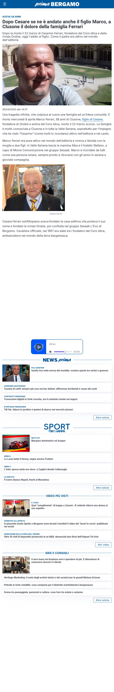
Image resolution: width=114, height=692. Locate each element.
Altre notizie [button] (102, 417)
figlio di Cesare (92, 119)
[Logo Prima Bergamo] (57, 4)
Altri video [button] (103, 544)
